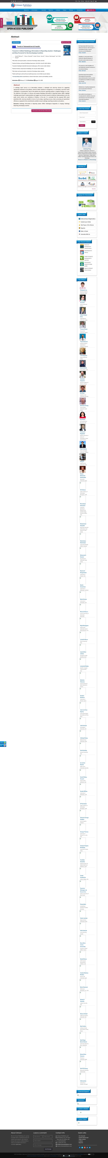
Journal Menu (66, 42)
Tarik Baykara (83, 355)
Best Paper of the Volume (87, 225)
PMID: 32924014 (82, 90)
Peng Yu (82, 461)
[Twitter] (88, 1)
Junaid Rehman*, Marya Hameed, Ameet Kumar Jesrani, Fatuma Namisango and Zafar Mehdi (36, 56)
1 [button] (79, 187)
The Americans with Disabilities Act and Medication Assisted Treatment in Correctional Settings (87, 67)
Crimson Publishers (80, 1154)
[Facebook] (93, 1)
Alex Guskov (83, 1026)
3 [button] (83, 187)
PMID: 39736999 (82, 52)
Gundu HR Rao (83, 791)
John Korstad (83, 725)
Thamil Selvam (84, 341)
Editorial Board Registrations (88, 219)
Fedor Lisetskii (83, 918)
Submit (82, 125)
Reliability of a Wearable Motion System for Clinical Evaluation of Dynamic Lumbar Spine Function (86, 58)
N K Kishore (83, 489)
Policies (71, 10)
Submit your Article (86, 222)
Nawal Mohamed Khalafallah (83, 475)
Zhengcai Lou (83, 290)
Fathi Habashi (83, 930)
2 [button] (81, 187)
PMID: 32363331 (82, 101)
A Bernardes (83, 1081)
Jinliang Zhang (84, 738)
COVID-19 (91, 10)
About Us (26, 10)
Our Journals (82, 1136)
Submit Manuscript (83, 1137)
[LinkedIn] (91, 1)
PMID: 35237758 (82, 83)
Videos (64, 10)
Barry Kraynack (84, 987)
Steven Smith (83, 368)
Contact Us (79, 10)
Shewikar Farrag (84, 405)
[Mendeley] (96, 1)
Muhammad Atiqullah (87, 149)
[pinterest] (86, 1)
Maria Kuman (83, 599)
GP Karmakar (83, 803)
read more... (19, 1144)
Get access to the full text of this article (41, 110)
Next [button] (98, 149)
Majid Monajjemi (84, 625)
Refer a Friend (84, 231)
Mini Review (16, 42)
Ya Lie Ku (82, 302)
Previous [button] (76, 149)
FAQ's (76, 1)
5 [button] (82, 188)
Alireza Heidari (84, 1013)
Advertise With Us (85, 234)
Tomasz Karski (83, 329)
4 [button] (85, 187)
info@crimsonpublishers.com (64, 1144)
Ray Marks (82, 419)
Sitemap (82, 1)
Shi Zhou (82, 393)
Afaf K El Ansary (84, 1068)
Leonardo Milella (84, 666)
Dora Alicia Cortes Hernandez (83, 945)
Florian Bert (83, 904)
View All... (94, 188)
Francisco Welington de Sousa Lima (83, 890)
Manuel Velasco (84, 611)
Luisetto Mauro (84, 639)
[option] (87, 149)
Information (35, 10)
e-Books (58, 10)
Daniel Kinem (83, 959)
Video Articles (82, 1139)
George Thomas (84, 831)
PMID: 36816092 (82, 61)
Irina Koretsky (83, 750)
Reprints (51, 10)
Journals (43, 10)
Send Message (48, 1149)
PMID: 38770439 (82, 70)
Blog (79, 1)
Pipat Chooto (83, 449)
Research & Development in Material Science (87, 159)
